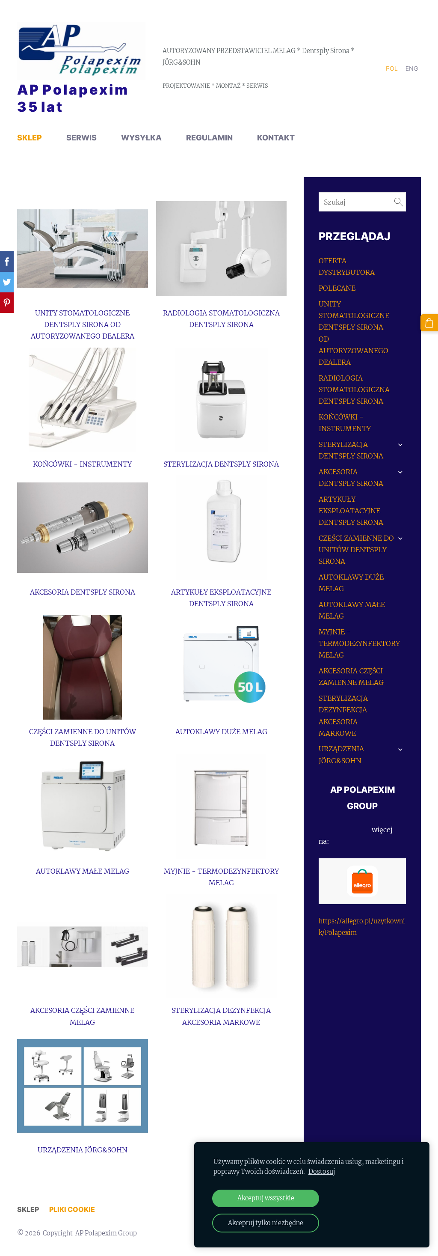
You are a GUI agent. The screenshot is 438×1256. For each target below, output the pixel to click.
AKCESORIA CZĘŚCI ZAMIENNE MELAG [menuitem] (351, 677)
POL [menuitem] (392, 68)
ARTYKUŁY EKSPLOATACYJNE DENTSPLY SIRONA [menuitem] (351, 511)
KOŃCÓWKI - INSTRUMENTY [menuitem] (345, 423)
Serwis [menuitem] (81, 137)
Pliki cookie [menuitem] (72, 1209)
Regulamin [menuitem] (209, 137)
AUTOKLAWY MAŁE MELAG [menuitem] (352, 610)
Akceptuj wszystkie (265, 1198)
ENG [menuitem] (411, 68)
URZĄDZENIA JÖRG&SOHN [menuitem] (341, 754)
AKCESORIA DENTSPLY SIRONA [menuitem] (351, 477)
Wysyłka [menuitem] (141, 137)
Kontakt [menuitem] (276, 137)
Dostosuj (321, 1172)
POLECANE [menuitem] (337, 288)
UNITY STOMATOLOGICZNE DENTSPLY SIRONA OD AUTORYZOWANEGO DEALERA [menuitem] (354, 333)
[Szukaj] (398, 202)
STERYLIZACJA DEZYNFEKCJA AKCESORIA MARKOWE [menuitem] (343, 716)
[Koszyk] (429, 323)
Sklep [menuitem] (29, 137)
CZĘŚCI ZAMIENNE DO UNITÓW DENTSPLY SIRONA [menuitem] (356, 549)
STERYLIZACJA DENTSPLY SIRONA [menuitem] (351, 450)
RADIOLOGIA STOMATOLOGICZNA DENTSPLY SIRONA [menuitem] (354, 389)
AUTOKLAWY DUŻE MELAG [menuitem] (351, 583)
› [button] (401, 444)
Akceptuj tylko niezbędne (265, 1223)
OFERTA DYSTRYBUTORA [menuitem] (347, 266)
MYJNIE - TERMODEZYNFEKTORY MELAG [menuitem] (359, 643)
